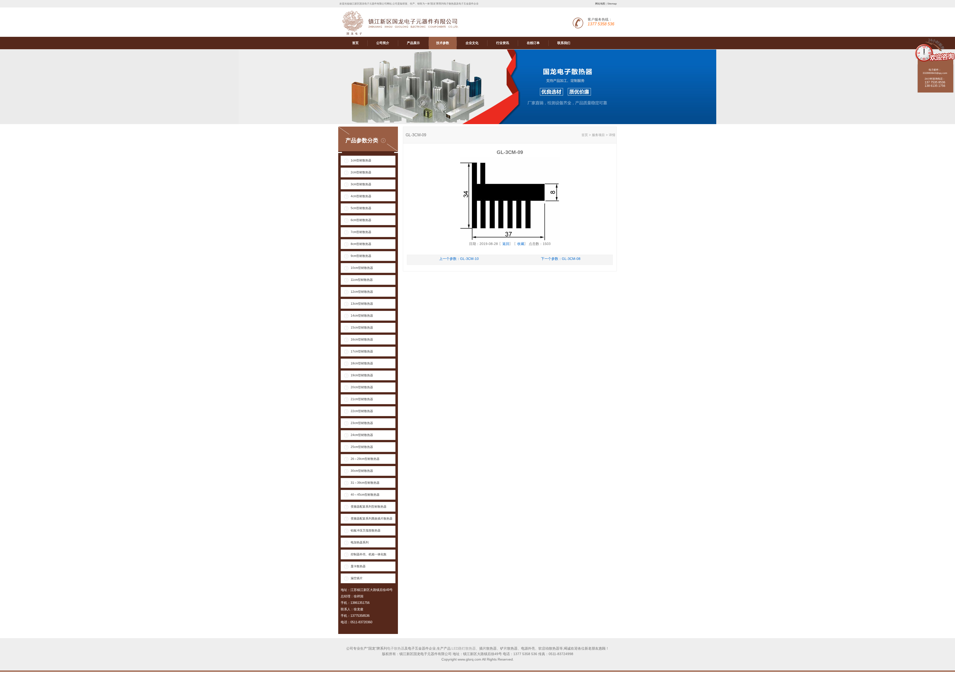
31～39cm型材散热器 (365, 482)
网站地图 (600, 3)
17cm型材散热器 (362, 351)
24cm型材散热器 (362, 435)
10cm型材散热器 (362, 268)
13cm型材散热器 (362, 303)
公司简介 (382, 43)
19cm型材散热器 (362, 375)
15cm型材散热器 (362, 327)
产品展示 (413, 43)
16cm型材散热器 (362, 339)
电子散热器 (395, 648)
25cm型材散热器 (362, 447)
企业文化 (472, 43)
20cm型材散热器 (362, 387)
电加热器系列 (360, 542)
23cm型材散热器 (362, 423)
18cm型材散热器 (362, 363)
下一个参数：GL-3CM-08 (560, 259)
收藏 (520, 244)
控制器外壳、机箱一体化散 (368, 554)
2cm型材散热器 (361, 172)
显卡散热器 (358, 566)
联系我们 (563, 43)
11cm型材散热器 (362, 280)
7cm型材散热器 (361, 232)
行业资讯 (502, 43)
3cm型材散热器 (361, 184)
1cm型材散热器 (361, 160)
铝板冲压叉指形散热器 (366, 530)
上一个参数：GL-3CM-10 (459, 259)
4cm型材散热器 (361, 196)
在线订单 (533, 43)
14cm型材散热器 (362, 315)
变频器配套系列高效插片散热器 (371, 518)
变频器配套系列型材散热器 (368, 506)
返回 (505, 244)
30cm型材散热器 (362, 471)
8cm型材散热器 (361, 244)
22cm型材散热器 (362, 411)
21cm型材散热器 (362, 399)
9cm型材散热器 (361, 256)
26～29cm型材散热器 (365, 459)
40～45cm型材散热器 (365, 494)
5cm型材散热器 (361, 208)
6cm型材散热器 (361, 220)
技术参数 (442, 43)
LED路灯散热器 (464, 648)
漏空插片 (357, 578)
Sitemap (612, 3)
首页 (355, 43)
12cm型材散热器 (362, 291)
